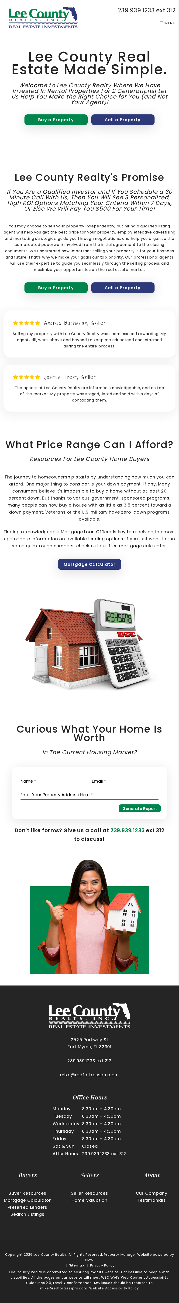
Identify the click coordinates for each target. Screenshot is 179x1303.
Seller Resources (89, 1193)
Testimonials (151, 1200)
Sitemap (76, 1265)
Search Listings (27, 1214)
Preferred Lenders (28, 1207)
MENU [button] (169, 23)
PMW (89, 1260)
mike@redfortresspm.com (89, 1075)
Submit (140, 808)
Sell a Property (123, 120)
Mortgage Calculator (90, 564)
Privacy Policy (102, 1265)
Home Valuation (89, 1200)
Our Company (151, 1193)
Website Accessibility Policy (114, 1288)
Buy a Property (56, 120)
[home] (43, 17)
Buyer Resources (27, 1193)
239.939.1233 (136, 10)
